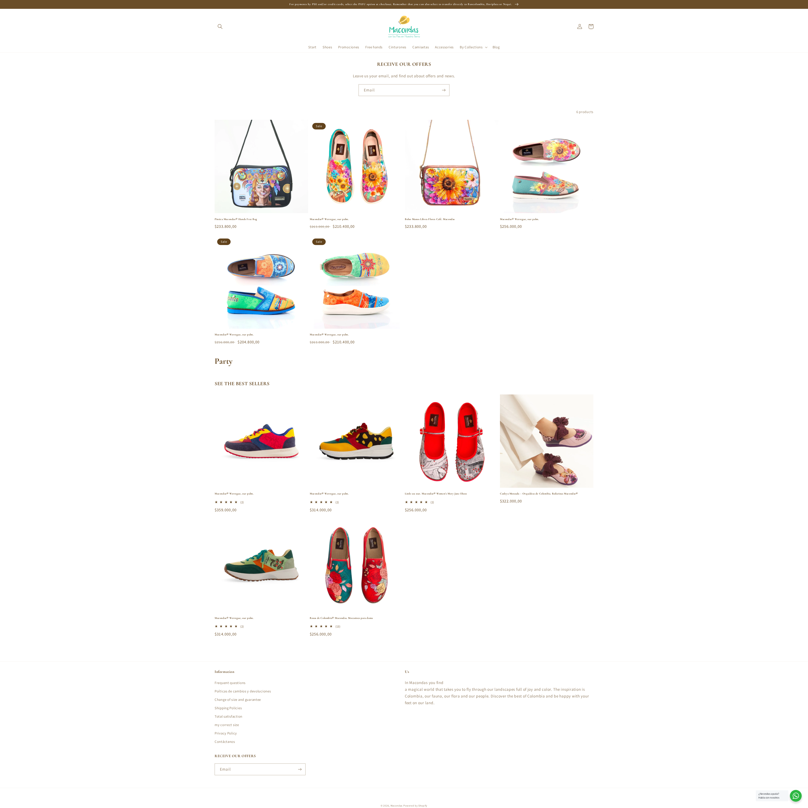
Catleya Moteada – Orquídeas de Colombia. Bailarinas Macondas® (539, 493)
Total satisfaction (228, 716)
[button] (220, 26)
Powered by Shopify (415, 805)
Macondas (397, 805)
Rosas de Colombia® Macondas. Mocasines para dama (341, 618)
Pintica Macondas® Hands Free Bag (236, 219)
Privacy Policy (226, 733)
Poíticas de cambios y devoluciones (243, 691)
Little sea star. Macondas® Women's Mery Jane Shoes (436, 493)
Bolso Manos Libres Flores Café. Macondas (430, 219)
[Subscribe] (443, 90)
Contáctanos (225, 741)
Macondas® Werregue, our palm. (329, 219)
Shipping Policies (228, 708)
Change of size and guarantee (238, 699)
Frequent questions (230, 682)
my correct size (227, 724)
